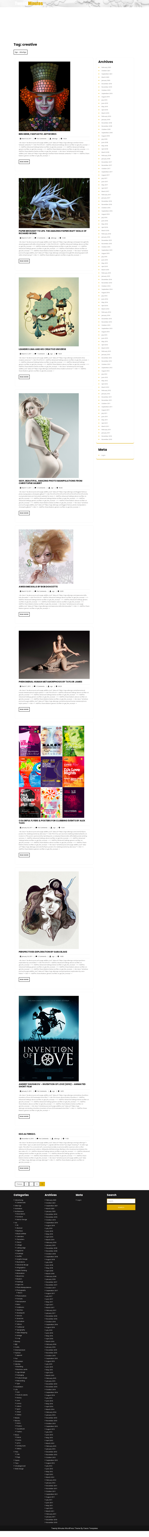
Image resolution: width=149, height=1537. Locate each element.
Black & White (21, 1234)
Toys (16, 1463)
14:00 (59, 956)
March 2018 (105, 152)
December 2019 (107, 84)
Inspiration (50, 1534)
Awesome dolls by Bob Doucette (38, 586)
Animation (18, 1208)
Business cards (21, 1369)
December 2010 (107, 436)
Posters (19, 1426)
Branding (19, 1367)
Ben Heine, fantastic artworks (38, 134)
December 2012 (107, 358)
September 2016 (107, 211)
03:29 (58, 686)
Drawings (19, 1253)
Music (17, 1435)
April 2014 (105, 306)
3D (17, 1225)
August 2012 (106, 371)
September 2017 (107, 172)
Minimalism (20, 1273)
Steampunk (20, 1313)
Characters (20, 1239)
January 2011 (106, 433)
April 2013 (105, 345)
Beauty (17, 1341)
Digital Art (19, 1251)
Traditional (20, 1327)
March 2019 (105, 113)
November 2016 (107, 204)
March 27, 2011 (26, 238)
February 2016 (106, 234)
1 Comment (39, 354)
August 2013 (106, 332)
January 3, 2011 (26, 1091)
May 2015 (105, 263)
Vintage (19, 1335)
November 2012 (107, 361)
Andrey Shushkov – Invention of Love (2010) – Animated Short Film (52, 1085)
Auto (18, 1392)
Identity (17, 1364)
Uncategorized (20, 1466)
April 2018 (105, 149)
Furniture (19, 1217)
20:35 (59, 591)
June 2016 (105, 221)
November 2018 (107, 126)
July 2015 (104, 257)
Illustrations (20, 1262)
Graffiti (19, 1256)
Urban (18, 1412)
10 (37, 1184)
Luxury (18, 1403)
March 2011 (105, 426)
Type (18, 1383)
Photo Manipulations (23, 1287)
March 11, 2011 (26, 488)
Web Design (19, 1469)
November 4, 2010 (27, 1138)
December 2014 (107, 279)
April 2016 (105, 227)
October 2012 (106, 364)
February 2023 (106, 67)
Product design (21, 1378)
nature (18, 1406)
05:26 (58, 488)
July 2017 (104, 178)
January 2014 (106, 315)
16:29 (58, 354)
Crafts (17, 1347)
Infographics (20, 1268)
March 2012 (105, 387)
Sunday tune (21, 1446)
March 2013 (105, 348)
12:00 (61, 238)
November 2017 (107, 165)
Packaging (20, 1375)
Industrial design (22, 1265)
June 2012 (105, 377)
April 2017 (105, 188)
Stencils (19, 1316)
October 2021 (106, 71)
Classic (18, 1242)
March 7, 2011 (26, 686)
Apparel (19, 1355)
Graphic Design (21, 1259)
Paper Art (19, 1285)
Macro (20, 1293)
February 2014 (106, 312)
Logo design (20, 1372)
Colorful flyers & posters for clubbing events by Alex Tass (52, 822)
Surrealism (20, 1321)
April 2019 (105, 110)
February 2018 (106, 155)
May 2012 (105, 381)
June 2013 (105, 338)
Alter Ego (18, 1206)
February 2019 (106, 116)
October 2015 (106, 247)
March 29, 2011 (26, 138)
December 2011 (107, 397)
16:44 (60, 827)
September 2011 (107, 407)
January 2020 (106, 80)
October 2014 (106, 286)
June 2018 (105, 142)
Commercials (21, 1202)
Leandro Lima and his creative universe (42, 349)
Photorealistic (21, 1296)
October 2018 (106, 129)
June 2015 (105, 260)
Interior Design (21, 1219)
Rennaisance (21, 1301)
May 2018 (105, 146)
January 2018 (106, 159)
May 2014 (105, 302)
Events (18, 1440)
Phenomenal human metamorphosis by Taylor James (50, 681)
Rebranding (20, 1381)
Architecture (19, 1211)
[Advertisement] (74, 23)
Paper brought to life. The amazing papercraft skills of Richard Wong (52, 232)
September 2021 (107, 74)
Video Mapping (21, 1333)
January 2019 (106, 120)
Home (48, 1509)
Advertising (19, 1200)
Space (17, 1460)
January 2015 (106, 276)
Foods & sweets (22, 1395)
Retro (18, 1304)
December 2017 (107, 162)
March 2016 (105, 230)
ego (49, 354)
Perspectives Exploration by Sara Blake (43, 951)
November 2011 (107, 400)
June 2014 (105, 299)
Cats (18, 1454)
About (48, 1515)
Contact (49, 1528)
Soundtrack (20, 1429)
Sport (18, 1409)
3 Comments (38, 686)
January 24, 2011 (26, 956)
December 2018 (107, 123)
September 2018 (107, 133)
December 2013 (107, 319)
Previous (19, 1184)
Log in (103, 455)
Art (16, 1223)
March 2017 (105, 191)
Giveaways (19, 1361)
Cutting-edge (21, 1248)
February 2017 (106, 195)
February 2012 (106, 390)
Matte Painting (21, 1270)
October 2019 (106, 90)
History (19, 1398)
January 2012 (106, 394)
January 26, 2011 (26, 827)
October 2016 (106, 208)
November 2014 (107, 283)
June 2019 (105, 103)
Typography (20, 1330)
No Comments (39, 138)
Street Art (19, 1318)
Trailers (19, 1432)
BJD (16, 1344)
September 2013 (107, 328)
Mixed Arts (20, 1276)
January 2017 (106, 198)
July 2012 (104, 374)
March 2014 (105, 309)
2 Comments (39, 238)
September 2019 (107, 93)
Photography (21, 1290)
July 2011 (104, 413)
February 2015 (106, 273)
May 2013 (105, 341)
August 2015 (106, 253)
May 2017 (105, 185)
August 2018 (106, 136)
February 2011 (106, 430)
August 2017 (106, 175)
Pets (16, 1452)
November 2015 (107, 244)
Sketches (19, 1310)
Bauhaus (19, 1231)
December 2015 (107, 240)
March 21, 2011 (26, 354)
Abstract (19, 1228)
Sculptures (20, 1307)
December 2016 (107, 201)
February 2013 (106, 351)
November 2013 (107, 322)
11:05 (65, 1138)
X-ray (18, 1338)
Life (16, 1389)
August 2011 (106, 410)
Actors (18, 1423)
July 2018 (104, 139)
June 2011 (105, 416)
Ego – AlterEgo (20, 52)
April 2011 (105, 423)
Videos (18, 1449)
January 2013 (106, 354)
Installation (19, 1387)
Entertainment (20, 1350)
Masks (17, 1418)
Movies (17, 1421)
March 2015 (105, 270)
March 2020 (105, 77)
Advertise (49, 1522)
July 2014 (104, 296)
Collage (19, 1245)
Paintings (19, 1282)
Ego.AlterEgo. (27, 1134)
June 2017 (105, 182)
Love (18, 1400)
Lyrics (18, 1443)
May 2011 (105, 420)
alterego (53, 138)
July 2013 (104, 335)
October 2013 (106, 325)
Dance (18, 1437)
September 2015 (107, 250)
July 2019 (104, 100)
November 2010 (107, 439)
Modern (19, 1279)
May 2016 (105, 224)
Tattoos (19, 1324)
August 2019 (106, 97)
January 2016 (106, 237)
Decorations (20, 1214)
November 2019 (107, 87)
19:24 (63, 138)
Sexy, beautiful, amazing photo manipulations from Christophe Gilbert (50, 482)
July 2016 (104, 217)
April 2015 (105, 266)
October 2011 (106, 403)
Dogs (18, 1457)
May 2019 (105, 106)
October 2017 (106, 168)
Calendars (20, 1236)
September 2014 (107, 289)
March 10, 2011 (26, 591)
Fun (16, 1358)
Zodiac (18, 1415)
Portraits (19, 1299)
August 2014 (106, 292)
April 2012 (105, 384)
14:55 (60, 1091)
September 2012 (107, 368)
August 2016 (106, 214)
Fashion (18, 1353)
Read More (24, 162)
